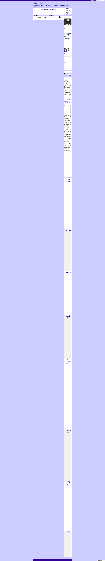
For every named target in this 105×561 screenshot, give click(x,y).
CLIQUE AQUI (66, 51)
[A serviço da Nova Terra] (67, 44)
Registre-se (91, 0)
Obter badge (70, 75)
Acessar (94, 0)
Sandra (46, 9)
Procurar (104, 0)
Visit (65, 62)
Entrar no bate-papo (100, 560)
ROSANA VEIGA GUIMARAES (55, 16)
